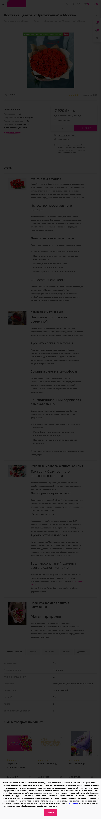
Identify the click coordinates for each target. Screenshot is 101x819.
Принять (50, 812)
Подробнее (73, 803)
